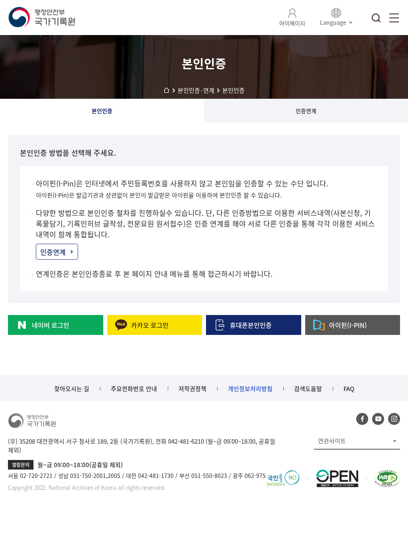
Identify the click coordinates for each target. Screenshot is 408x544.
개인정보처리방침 (250, 388)
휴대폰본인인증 (251, 325)
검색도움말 (308, 388)
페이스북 (362, 419)
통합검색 (376, 18)
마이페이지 (292, 23)
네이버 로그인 (50, 325)
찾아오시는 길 (71, 388)
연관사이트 (332, 440)
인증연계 (306, 111)
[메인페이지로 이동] (41, 17)
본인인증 (102, 111)
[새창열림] (283, 474)
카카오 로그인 (150, 325)
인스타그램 (394, 419)
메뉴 (394, 18)
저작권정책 (192, 388)
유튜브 (378, 419)
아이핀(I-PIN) (348, 325)
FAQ (348, 388)
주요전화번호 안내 (134, 388)
